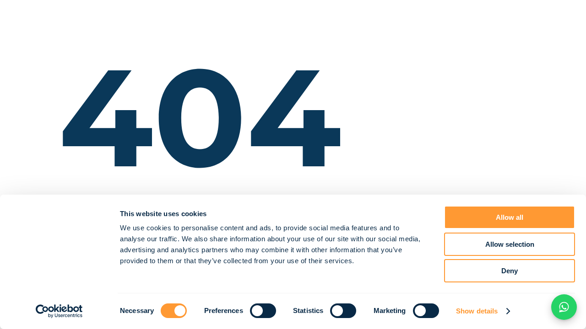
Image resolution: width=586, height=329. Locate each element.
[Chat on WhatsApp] (564, 307)
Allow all (509, 217)
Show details (477, 311)
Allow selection (509, 244)
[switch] (263, 310)
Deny (509, 271)
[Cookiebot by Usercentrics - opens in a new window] (59, 311)
